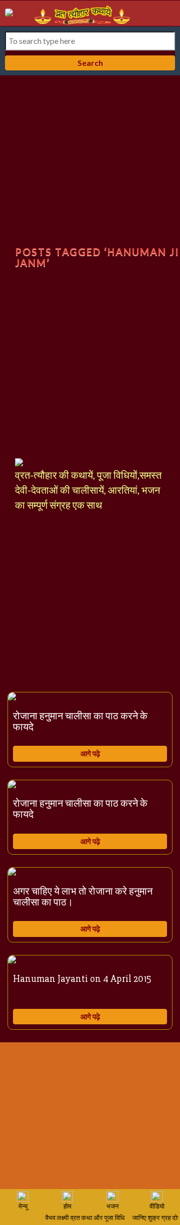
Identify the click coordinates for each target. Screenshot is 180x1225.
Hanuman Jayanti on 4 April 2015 (82, 978)
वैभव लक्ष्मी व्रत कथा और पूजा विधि (83, 1218)
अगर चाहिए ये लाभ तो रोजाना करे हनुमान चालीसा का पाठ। (82, 897)
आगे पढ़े (90, 753)
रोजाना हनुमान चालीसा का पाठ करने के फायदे (80, 721)
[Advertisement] (90, 170)
